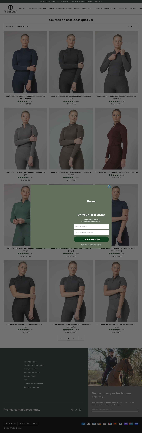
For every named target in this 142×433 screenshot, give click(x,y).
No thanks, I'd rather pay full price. (91, 245)
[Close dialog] (109, 186)
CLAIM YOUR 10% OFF (91, 239)
